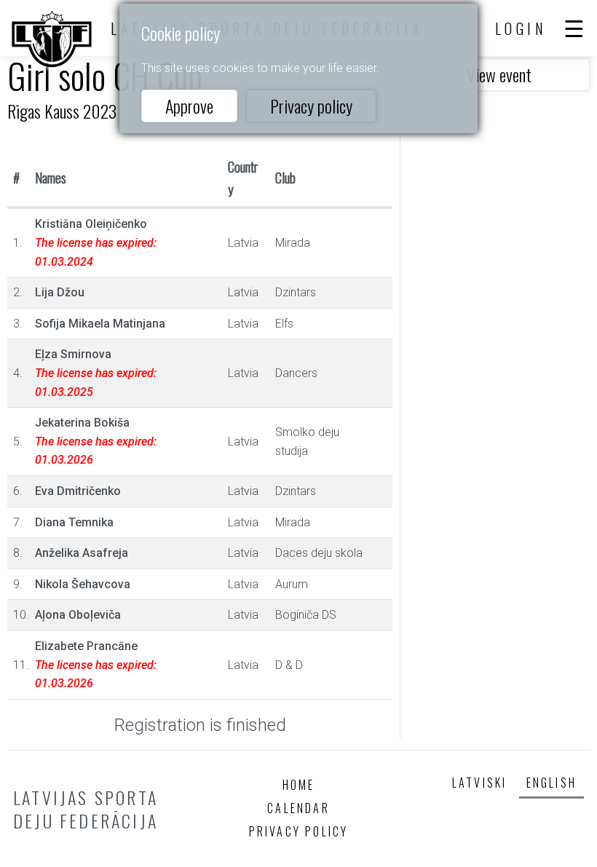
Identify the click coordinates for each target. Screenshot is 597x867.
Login (521, 28)
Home (298, 784)
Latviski (479, 782)
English (551, 782)
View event (499, 74)
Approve (189, 105)
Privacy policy (311, 105)
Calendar (298, 808)
